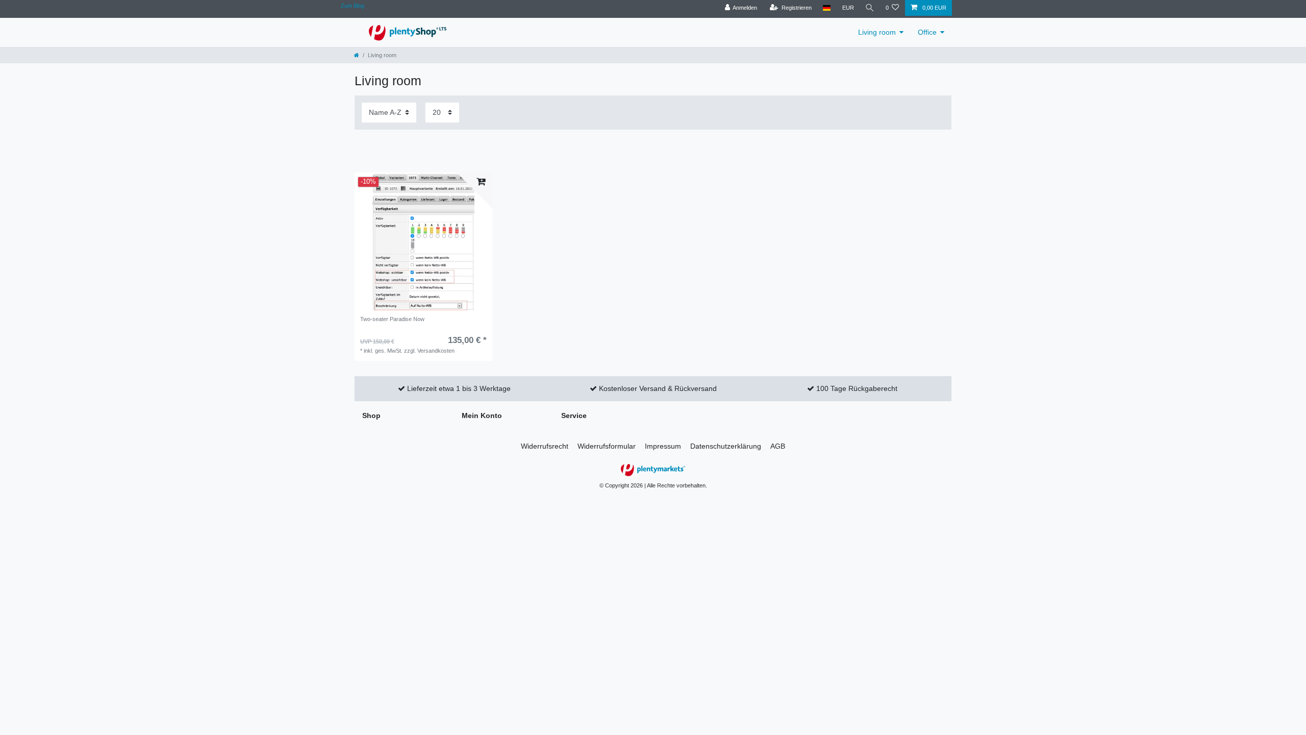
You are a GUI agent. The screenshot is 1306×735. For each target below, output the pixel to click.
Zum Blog (352, 6)
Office (927, 32)
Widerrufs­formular (606, 446)
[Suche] (870, 8)
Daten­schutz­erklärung (725, 446)
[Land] (826, 8)
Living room (877, 32)
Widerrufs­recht (544, 446)
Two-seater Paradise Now (392, 319)
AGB (777, 446)
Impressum (663, 446)
